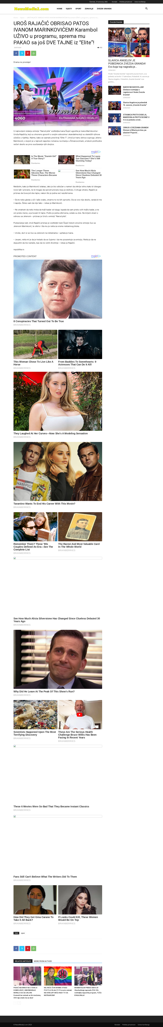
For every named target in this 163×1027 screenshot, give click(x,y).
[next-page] (19, 1002)
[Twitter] (21, 53)
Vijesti (69, 8)
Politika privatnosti (126, 2)
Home (59, 8)
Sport (78, 8)
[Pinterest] (27, 53)
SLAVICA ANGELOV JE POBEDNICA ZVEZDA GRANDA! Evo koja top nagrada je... (127, 63)
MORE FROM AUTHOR (43, 961)
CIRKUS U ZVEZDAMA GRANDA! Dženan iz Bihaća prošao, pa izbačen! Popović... (136, 130)
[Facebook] (16, 53)
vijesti (23, 933)
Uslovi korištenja (139, 2)
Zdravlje (89, 8)
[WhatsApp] (33, 53)
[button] (146, 9)
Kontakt (114, 2)
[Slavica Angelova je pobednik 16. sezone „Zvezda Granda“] (114, 105)
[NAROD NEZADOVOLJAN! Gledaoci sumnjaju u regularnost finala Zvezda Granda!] (114, 90)
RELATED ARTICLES (23, 961)
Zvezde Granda (104, 8)
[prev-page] (15, 1002)
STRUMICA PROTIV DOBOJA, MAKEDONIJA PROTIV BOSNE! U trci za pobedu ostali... (136, 117)
